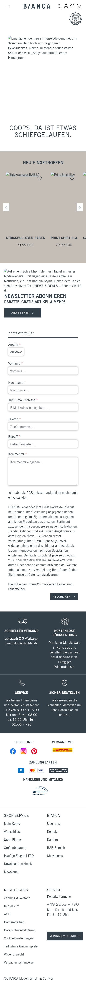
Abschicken (62, 596)
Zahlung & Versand (17, 898)
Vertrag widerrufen (65, 936)
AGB (30, 493)
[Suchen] (59, 6)
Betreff (14, 437)
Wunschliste (12, 832)
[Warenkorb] (79, 6)
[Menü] (7, 6)
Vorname (15, 363)
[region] (43, 207)
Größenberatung (15, 848)
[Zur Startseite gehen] (37, 6)
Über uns (53, 824)
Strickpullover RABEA (25, 238)
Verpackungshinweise (19, 962)
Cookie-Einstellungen (18, 938)
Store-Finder (12, 840)
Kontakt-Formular (59, 896)
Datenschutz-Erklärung (19, 930)
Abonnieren (20, 312)
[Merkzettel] (72, 6)
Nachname (17, 383)
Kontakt (52, 832)
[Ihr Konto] (66, 6)
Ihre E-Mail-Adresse (23, 400)
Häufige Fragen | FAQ (19, 856)
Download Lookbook (18, 864)
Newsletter (11, 872)
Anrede (14, 345)
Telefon (14, 419)
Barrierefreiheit (14, 922)
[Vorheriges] (6, 207)
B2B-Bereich (56, 848)
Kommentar (17, 454)
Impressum (11, 906)
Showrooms (55, 856)
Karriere (52, 840)
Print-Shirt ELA (64, 238)
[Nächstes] (80, 207)
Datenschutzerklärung (43, 575)
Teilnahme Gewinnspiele (21, 946)
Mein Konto (12, 824)
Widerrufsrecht (14, 954)
